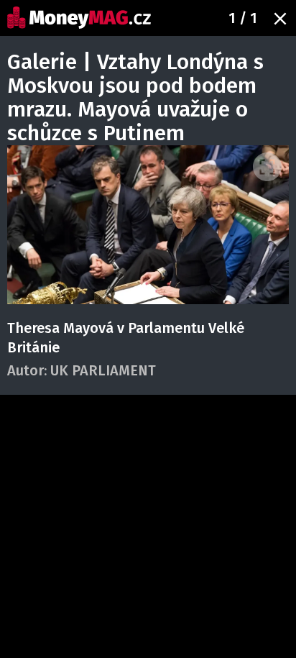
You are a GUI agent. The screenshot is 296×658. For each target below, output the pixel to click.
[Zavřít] (280, 18)
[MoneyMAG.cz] (79, 17)
